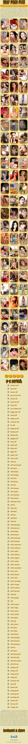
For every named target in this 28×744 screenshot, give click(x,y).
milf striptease (15, 641)
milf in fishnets (15, 554)
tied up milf (14, 704)
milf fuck (13, 521)
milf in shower (14, 574)
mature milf (14, 458)
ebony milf (13, 415)
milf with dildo (14, 657)
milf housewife (14, 541)
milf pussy (13, 627)
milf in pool (13, 571)
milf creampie (14, 495)
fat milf (12, 425)
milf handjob (14, 531)
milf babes (13, 468)
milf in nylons (14, 561)
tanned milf (14, 700)
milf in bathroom (15, 544)
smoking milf (14, 694)
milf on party (14, 611)
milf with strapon (15, 661)
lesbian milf (14, 455)
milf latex (13, 594)
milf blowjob (14, 471)
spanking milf (14, 697)
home (12, 739)
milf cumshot (14, 498)
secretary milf (14, 680)
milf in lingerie (14, 558)
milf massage (14, 598)
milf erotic (13, 508)
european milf (14, 422)
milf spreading (14, 637)
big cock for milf (15, 395)
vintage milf (14, 707)
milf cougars (14, 491)
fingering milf (14, 428)
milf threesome (15, 644)
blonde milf (13, 398)
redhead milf (14, 674)
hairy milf (13, 442)
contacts (15, 739)
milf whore (13, 651)
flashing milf (14, 432)
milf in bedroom (15, 548)
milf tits (12, 647)
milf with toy (14, 664)
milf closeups (14, 488)
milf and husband (15, 465)
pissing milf (14, 671)
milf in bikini (14, 551)
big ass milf (14, 392)
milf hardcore (14, 534)
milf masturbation (13, 602)
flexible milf (14, 435)
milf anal (13, 461)
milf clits (13, 485)
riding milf (13, 677)
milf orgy (13, 621)
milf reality (13, 631)
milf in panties (14, 564)
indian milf (13, 445)
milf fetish (13, 518)
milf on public (14, 614)
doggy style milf (15, 412)
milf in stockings (15, 581)
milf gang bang (15, 525)
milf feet (13, 515)
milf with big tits (15, 654)
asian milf (13, 388)
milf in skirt (14, 578)
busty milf (13, 405)
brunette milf (14, 402)
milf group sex (14, 528)
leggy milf (13, 452)
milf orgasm (14, 617)
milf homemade (15, 538)
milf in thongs (14, 584)
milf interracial (15, 591)
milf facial (13, 511)
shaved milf (13, 687)
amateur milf (14, 385)
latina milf (13, 448)
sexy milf (13, 684)
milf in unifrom (15, 588)
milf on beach (14, 604)
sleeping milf (14, 690)
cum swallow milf (15, 408)
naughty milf (14, 667)
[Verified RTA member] (14, 737)
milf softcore (14, 634)
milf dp (12, 505)
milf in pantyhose (15, 568)
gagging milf (14, 438)
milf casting (14, 481)
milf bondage (14, 475)
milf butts (13, 478)
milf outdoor (14, 624)
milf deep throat (15, 501)
